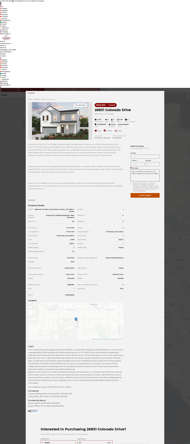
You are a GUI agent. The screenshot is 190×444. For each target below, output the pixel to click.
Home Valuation (6, 52)
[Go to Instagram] (0, 5)
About (2, 45)
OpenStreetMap (104, 339)
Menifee (36, 99)
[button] (76, 319)
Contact (3, 56)
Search (2, 41)
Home (30, 99)
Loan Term (81, 439)
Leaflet (96, 339)
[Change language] (1, 7)
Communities (5, 43)
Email (150, 160)
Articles (3, 54)
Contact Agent (145, 195)
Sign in (8, 33)
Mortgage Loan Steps (8, 50)
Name (135, 153)
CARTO (121, 339)
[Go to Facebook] (0, 3)
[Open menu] (0, 87)
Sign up (2, 33)
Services (3, 48)
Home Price (45, 439)
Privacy (143, 191)
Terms (138, 191)
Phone (135, 160)
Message (135, 168)
